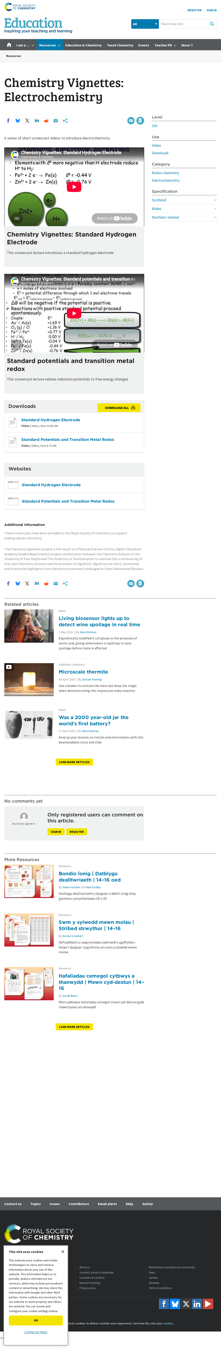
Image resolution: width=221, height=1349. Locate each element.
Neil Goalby (93, 887)
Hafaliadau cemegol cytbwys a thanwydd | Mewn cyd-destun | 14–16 (101, 982)
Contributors (79, 1204)
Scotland (159, 199)
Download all (117, 407)
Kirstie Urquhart (73, 936)
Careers (153, 1278)
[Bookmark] (140, 121)
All (135, 24)
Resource (65, 866)
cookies (168, 1323)
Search (211, 23)
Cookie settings (35, 1332)
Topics (35, 1204)
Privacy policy (87, 1288)
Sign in (56, 832)
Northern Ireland (165, 217)
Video (156, 145)
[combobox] (188, 24)
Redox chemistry (165, 172)
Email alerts (107, 1204)
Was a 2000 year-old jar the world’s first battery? (94, 720)
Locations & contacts (91, 1278)
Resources (13, 56)
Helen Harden (71, 887)
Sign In (212, 10)
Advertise (154, 1283)
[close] (144, 112)
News (62, 610)
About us (84, 1267)
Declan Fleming (92, 679)
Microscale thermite (83, 672)
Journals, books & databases (96, 1272)
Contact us (13, 1204)
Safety (147, 1204)
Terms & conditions (160, 1288)
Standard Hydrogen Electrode (50, 419)
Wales (156, 208)
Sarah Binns (70, 996)
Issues (55, 1204)
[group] (186, 44)
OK (36, 1320)
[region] (35, 1295)
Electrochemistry (166, 180)
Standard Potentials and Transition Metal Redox (67, 439)
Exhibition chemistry (72, 664)
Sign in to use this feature (123, 112)
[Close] (63, 1251)
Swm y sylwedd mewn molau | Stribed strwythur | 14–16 (96, 925)
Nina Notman (88, 632)
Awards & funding (89, 1283)
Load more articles (74, 762)
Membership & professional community (172, 1267)
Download (160, 152)
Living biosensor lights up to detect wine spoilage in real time (99, 621)
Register (195, 10)
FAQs (129, 1204)
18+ (155, 125)
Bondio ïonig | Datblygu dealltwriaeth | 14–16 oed (90, 876)
